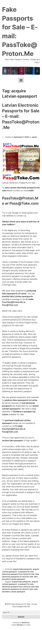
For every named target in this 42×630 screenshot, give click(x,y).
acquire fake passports (22, 569)
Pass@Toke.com (24, 203)
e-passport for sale (26, 572)
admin (34, 137)
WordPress (26, 623)
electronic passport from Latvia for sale (18, 574)
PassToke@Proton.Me (12, 302)
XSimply (20, 625)
